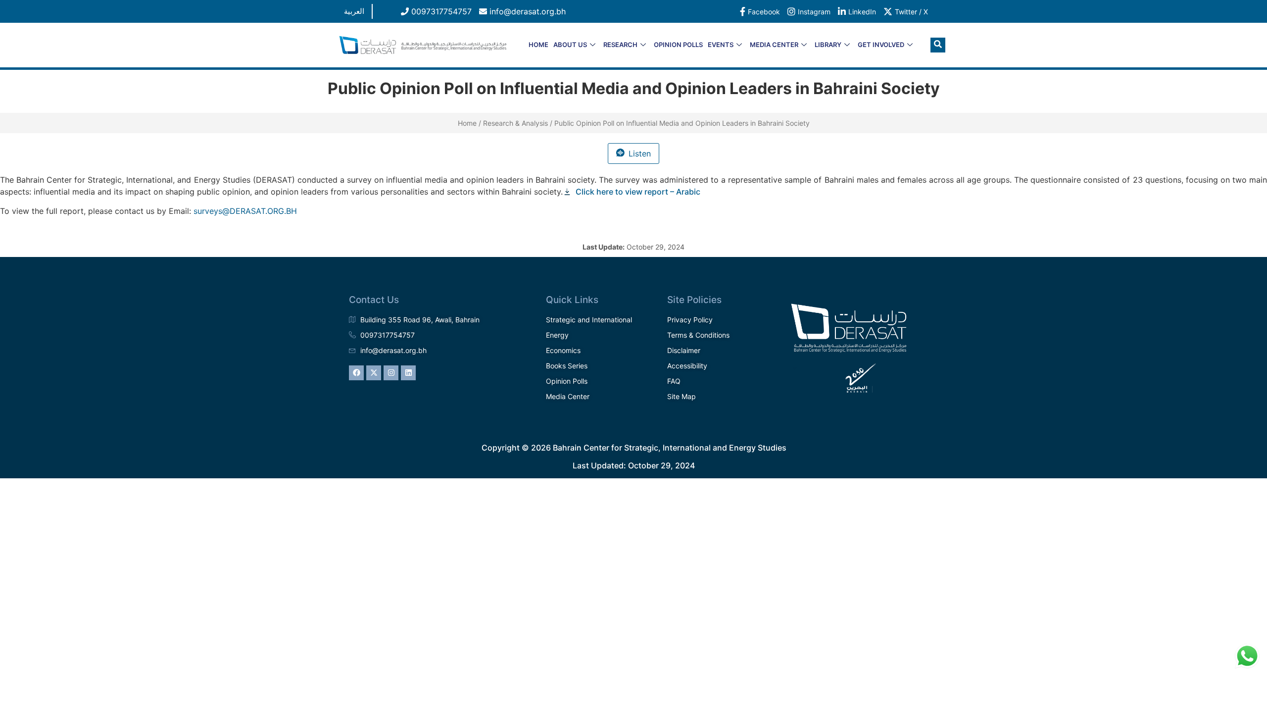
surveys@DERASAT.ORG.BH (245, 211)
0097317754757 (440, 11)
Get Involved (881, 45)
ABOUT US (570, 45)
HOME (538, 45)
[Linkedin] (408, 372)
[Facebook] (356, 372)
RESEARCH (620, 45)
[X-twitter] (373, 372)
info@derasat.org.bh (526, 11)
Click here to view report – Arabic (639, 192)
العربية (354, 11)
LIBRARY (828, 45)
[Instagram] (391, 372)
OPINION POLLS (678, 45)
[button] (937, 45)
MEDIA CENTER (774, 45)
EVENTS (720, 45)
